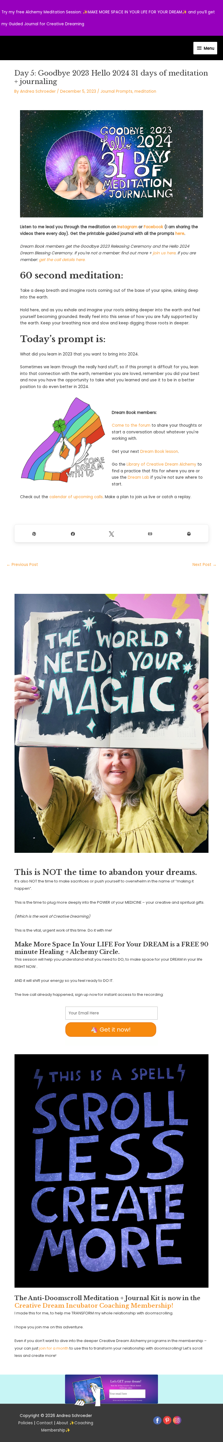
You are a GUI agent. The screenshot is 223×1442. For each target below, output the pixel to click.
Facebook (153, 227)
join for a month (54, 1348)
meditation (145, 91)
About (62, 1423)
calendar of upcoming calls (76, 497)
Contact (44, 1423)
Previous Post (22, 564)
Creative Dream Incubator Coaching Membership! (94, 1305)
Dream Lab (138, 477)
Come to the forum (131, 425)
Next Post (205, 564)
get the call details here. (62, 259)
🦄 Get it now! (111, 1029)
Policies (25, 1423)
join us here (164, 253)
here (179, 233)
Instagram (127, 227)
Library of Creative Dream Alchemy (161, 464)
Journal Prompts (116, 91)
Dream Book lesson (159, 451)
